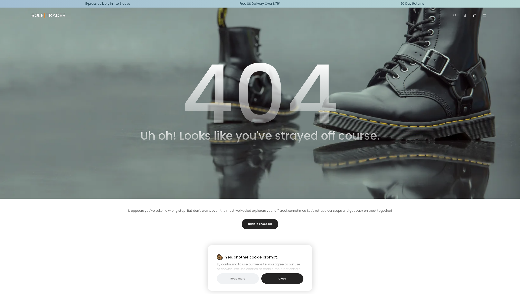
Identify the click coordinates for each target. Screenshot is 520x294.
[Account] (465, 15)
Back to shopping (260, 224)
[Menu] (484, 15)
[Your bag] (475, 15)
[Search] (455, 15)
